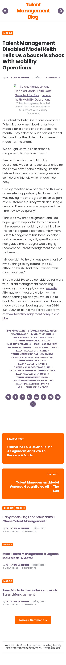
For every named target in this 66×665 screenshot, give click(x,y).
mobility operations (19, 344)
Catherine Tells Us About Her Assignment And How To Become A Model (29, 451)
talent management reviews (32, 384)
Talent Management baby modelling (32, 357)
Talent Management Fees (32, 364)
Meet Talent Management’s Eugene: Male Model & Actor (30, 556)
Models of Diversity (45, 344)
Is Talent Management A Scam (32, 341)
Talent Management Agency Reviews (32, 354)
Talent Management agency (32, 351)
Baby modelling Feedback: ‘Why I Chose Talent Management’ (28, 519)
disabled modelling (42, 334)
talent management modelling (32, 367)
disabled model (20, 334)
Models (7, 33)
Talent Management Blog (33, 11)
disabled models (22, 337)
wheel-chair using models (33, 387)
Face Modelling (43, 337)
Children (8, 508)
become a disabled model (42, 331)
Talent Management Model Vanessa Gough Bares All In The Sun (34, 486)
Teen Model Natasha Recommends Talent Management (30, 592)
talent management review (32, 377)
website (51, 288)
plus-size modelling (19, 347)
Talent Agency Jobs (45, 347)
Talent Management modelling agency (32, 371)
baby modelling (16, 331)
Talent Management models (32, 374)
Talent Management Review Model (32, 381)
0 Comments (52, 77)
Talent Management (17, 77)
